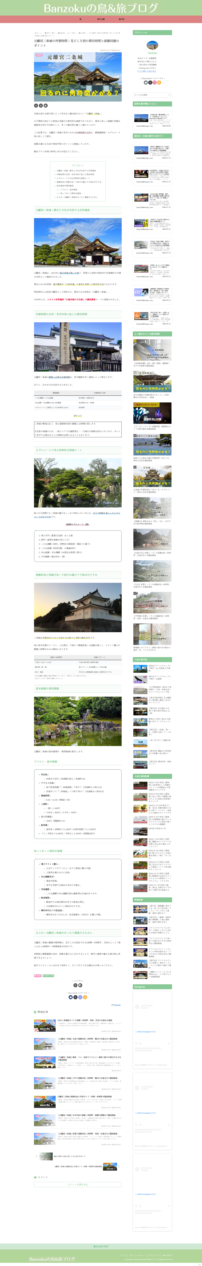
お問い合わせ (167, 1255)
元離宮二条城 (49, 975)
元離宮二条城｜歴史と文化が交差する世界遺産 (76, 171)
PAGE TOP (102, 1247)
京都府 (39, 975)
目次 (74, 165)
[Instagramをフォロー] (80, 997)
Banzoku (152, 53)
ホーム (123, 1255)
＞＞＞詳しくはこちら (146, 71)
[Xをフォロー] (75, 997)
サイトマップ (154, 1255)
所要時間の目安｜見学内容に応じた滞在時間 (75, 174)
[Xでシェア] (36, 106)
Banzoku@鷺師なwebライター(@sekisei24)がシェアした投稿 (157, 1065)
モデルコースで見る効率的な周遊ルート (73, 178)
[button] (46, 106)
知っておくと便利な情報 (70, 193)
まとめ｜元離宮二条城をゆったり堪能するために (77, 197)
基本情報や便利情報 (65, 186)
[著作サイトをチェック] (71, 997)
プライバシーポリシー (137, 1255)
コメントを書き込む (77, 1184)
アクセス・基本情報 (68, 190)
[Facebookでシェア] (41, 106)
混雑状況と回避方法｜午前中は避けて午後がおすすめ (79, 182)
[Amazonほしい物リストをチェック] (85, 997)
